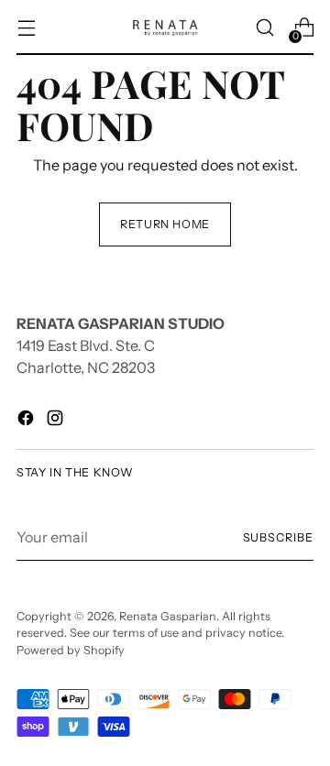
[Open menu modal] (26, 28)
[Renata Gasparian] (165, 27)
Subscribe (278, 537)
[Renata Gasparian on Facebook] (27, 420)
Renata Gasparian (167, 616)
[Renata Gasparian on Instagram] (57, 420)
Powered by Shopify (70, 650)
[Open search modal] (264, 28)
